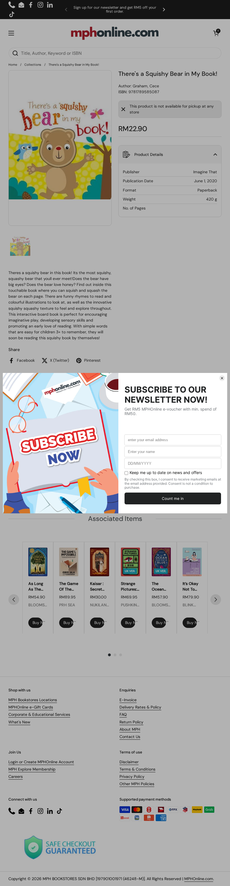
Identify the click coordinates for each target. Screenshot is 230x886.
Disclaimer (129, 761)
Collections (32, 65)
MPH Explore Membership (32, 769)
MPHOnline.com (198, 878)
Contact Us (129, 736)
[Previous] (13, 599)
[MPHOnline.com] (115, 33)
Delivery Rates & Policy (140, 707)
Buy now (38, 622)
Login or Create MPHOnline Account (41, 761)
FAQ (123, 714)
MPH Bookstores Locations (32, 699)
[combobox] (115, 53)
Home (12, 65)
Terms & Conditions (137, 769)
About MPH (129, 729)
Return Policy (131, 722)
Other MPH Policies (136, 783)
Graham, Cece (146, 85)
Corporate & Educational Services (39, 714)
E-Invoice (128, 699)
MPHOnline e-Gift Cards (30, 707)
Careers (15, 776)
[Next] (215, 599)
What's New (19, 722)
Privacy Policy (131, 776)
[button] (216, 33)
